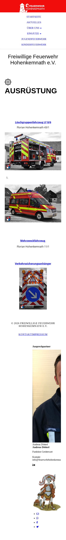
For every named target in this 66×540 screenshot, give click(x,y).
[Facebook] (37, 522)
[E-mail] (37, 513)
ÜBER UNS (33, 28)
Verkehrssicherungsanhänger (33, 263)
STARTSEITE (34, 16)
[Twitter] (37, 526)
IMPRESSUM (39, 334)
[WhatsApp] (37, 518)
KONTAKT (25, 334)
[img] (33, 6)
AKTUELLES (34, 22)
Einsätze (33, 33)
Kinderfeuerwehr (33, 44)
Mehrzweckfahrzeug (33, 240)
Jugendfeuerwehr (33, 39)
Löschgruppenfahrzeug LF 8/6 (33, 122)
